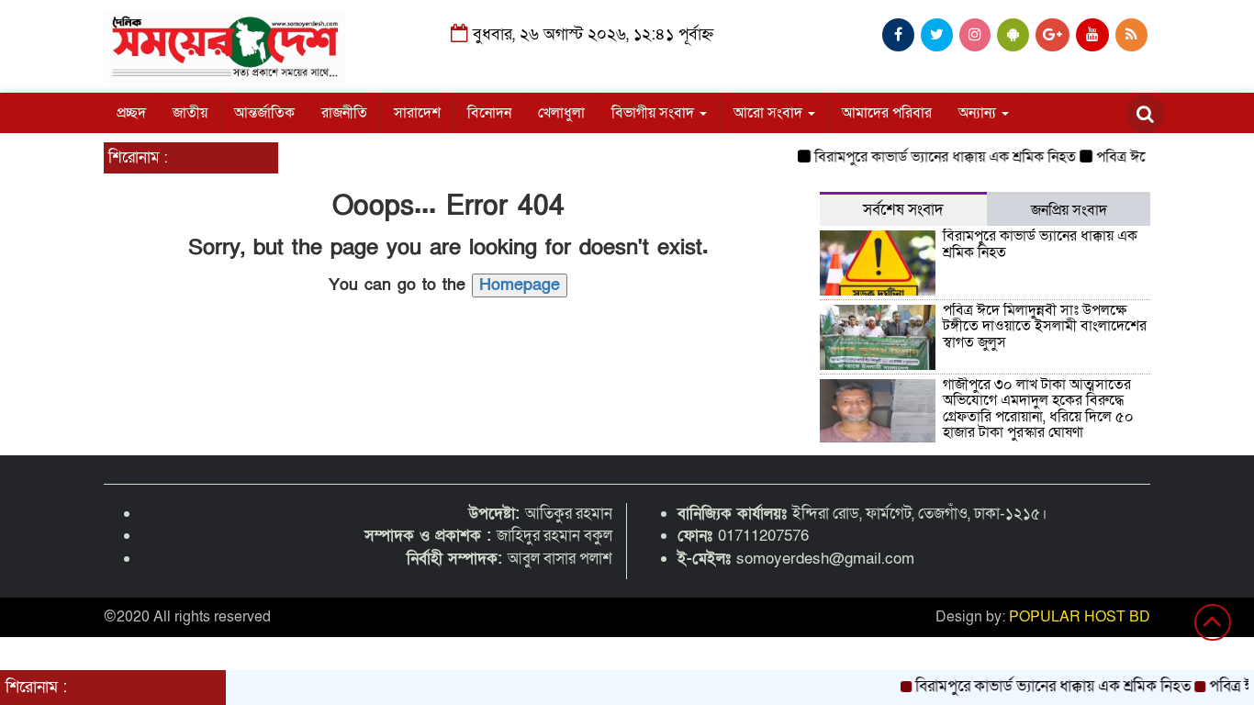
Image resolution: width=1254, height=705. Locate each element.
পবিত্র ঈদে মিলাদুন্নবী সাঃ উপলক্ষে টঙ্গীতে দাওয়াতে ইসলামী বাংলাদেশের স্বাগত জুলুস (1045, 326)
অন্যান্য (979, 113)
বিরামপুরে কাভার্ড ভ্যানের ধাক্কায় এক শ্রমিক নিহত (937, 157)
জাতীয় (190, 113)
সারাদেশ (417, 113)
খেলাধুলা (561, 113)
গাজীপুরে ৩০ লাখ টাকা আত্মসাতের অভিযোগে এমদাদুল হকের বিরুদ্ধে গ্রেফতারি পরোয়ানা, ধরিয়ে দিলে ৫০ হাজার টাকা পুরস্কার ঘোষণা (1038, 409)
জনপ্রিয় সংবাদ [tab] (1069, 210)
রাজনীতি (344, 113)
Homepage (519, 285)
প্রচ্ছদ (131, 113)
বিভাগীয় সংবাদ (654, 113)
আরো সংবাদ (769, 113)
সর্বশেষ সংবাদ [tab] (903, 209)
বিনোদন (489, 113)
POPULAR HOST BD (1079, 617)
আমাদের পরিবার (887, 113)
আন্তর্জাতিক (264, 113)
